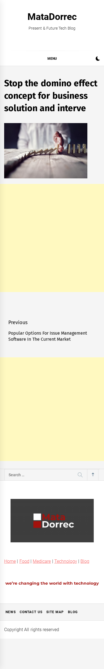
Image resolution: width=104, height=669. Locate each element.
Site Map (55, 612)
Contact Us (31, 612)
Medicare (42, 561)
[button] (98, 59)
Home (10, 561)
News (11, 612)
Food (24, 561)
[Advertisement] (52, 238)
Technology (65, 561)
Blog (84, 561)
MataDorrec (52, 16)
